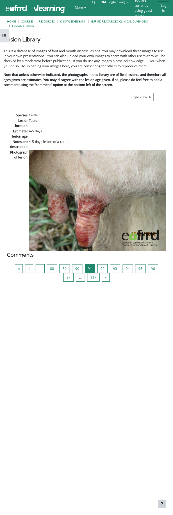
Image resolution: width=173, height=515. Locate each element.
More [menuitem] (79, 7)
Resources (47, 21)
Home (11, 21)
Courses (27, 21)
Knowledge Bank (73, 21)
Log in (163, 8)
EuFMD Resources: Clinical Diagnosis (119, 21)
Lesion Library (23, 26)
